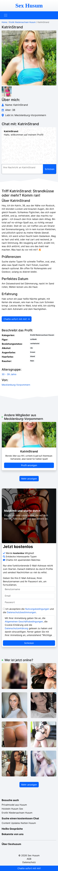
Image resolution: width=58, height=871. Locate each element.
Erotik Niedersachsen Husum (22, 22)
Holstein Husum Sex (12, 808)
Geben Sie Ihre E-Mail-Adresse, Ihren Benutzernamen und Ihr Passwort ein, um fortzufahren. (24, 581)
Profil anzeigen (29, 465)
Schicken (29, 643)
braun (32, 352)
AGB (29, 858)
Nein (32, 361)
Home (4, 22)
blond (32, 356)
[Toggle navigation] (6, 15)
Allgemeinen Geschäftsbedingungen (24, 621)
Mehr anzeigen (29, 478)
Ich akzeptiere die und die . (28, 610)
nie (31, 348)
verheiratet (34, 343)
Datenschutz (29, 862)
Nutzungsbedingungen (37, 608)
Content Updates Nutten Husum (19, 823)
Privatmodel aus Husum (14, 804)
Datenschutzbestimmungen (21, 612)
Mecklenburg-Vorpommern (16, 384)
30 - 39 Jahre (9, 374)
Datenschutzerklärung (16, 628)
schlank (33, 339)
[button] (29, 57)
